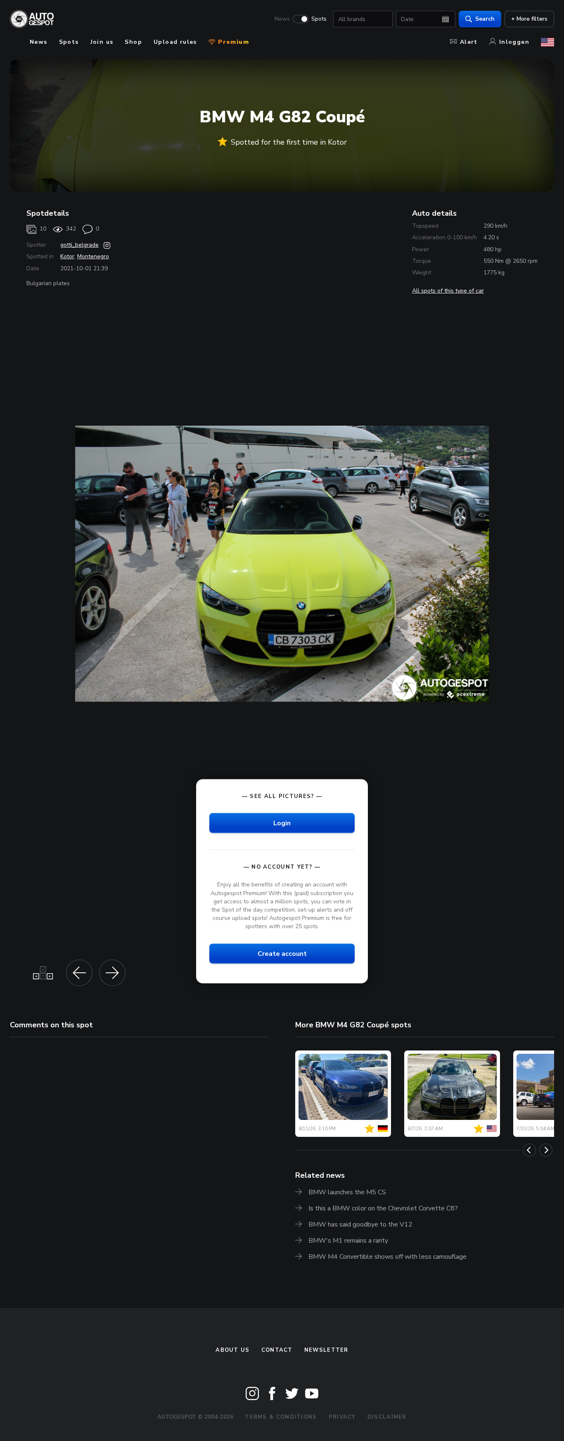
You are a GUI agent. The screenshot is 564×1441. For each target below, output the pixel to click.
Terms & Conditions (281, 1417)
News (282, 19)
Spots (319, 19)
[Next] (546, 1150)
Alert (469, 42)
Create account (282, 953)
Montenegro (93, 256)
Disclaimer (387, 1417)
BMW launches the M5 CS (347, 1192)
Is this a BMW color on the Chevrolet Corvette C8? (383, 1208)
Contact (277, 1350)
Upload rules (175, 42)
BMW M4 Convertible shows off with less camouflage (387, 1256)
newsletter (326, 1350)
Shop (133, 42)
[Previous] (529, 1150)
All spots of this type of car (448, 291)
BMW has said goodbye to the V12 (360, 1224)
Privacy (342, 1417)
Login (282, 823)
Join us (102, 42)
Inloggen (514, 42)
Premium (232, 42)
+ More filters (529, 19)
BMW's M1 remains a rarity (348, 1240)
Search (485, 19)
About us (232, 1350)
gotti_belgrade (79, 245)
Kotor (67, 256)
